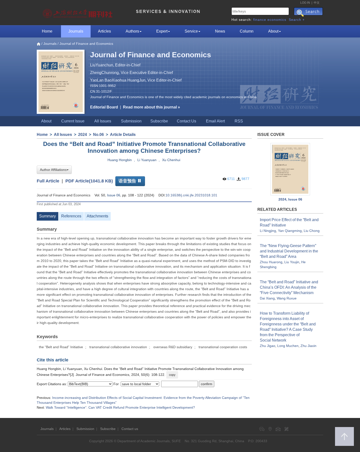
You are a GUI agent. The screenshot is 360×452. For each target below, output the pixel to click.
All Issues (102, 121)
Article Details (123, 134)
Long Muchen (288, 346)
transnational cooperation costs (223, 347)
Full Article (48, 180)
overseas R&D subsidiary (172, 347)
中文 (317, 2)
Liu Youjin (291, 262)
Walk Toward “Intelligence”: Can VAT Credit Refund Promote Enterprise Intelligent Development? (120, 407)
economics (276, 20)
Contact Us (186, 121)
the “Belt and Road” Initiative (61, 347)
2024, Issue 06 (290, 199)
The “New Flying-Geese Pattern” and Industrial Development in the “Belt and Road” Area (289, 251)
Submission (131, 121)
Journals (75, 31)
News (220, 31)
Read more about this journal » (151, 107)
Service (191, 31)
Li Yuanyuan (146, 160)
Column (246, 31)
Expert (162, 31)
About (273, 31)
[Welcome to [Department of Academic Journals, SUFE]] (78, 12)
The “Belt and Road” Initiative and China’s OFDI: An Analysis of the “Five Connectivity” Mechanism (289, 287)
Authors (132, 31)
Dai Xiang (267, 298)
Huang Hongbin (120, 160)
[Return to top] (344, 436)
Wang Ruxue (287, 298)
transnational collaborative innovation (118, 347)
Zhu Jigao (267, 346)
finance (259, 20)
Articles (104, 31)
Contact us (129, 429)
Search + (297, 20)
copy (172, 375)
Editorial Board (104, 107)
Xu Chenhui (171, 160)
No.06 (98, 134)
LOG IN (305, 2)
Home (47, 31)
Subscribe (159, 121)
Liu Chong (312, 231)
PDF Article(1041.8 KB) (89, 180)
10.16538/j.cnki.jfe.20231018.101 (191, 195)
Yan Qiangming (290, 231)
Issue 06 (113, 195)
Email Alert (215, 121)
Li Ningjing (268, 231)
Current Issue (72, 121)
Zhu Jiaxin (308, 346)
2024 (82, 134)
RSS (239, 121)
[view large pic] (290, 169)
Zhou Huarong (271, 262)
